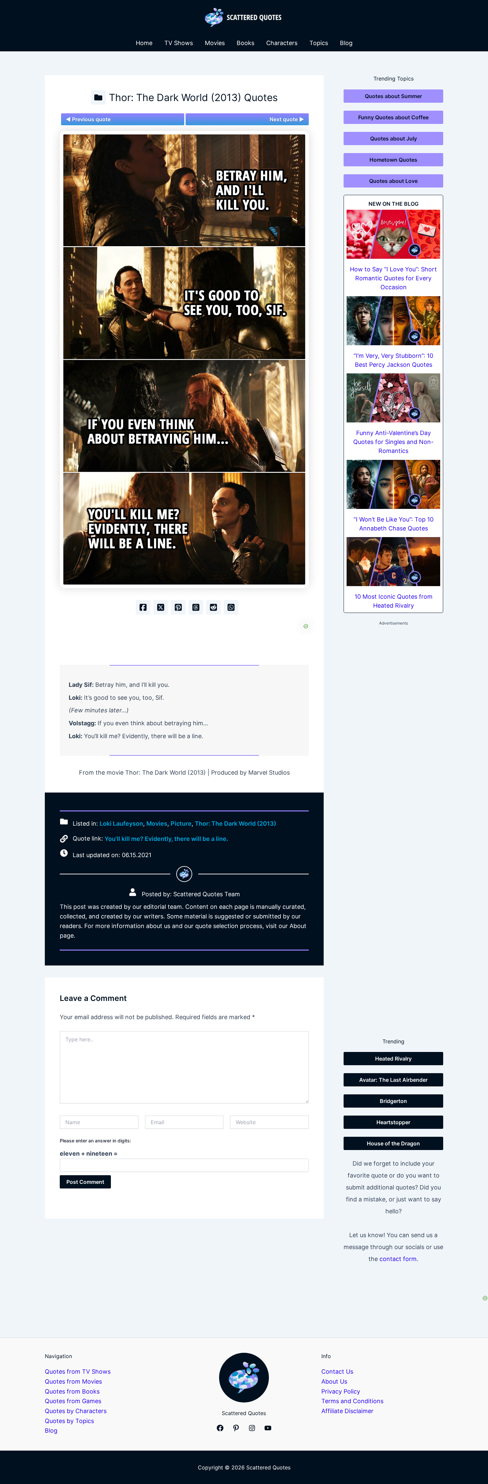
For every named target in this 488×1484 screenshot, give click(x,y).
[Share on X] (160, 607)
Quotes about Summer (393, 96)
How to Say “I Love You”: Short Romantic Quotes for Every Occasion (393, 278)
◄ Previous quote (88, 119)
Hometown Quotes (393, 159)
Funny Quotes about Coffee (393, 117)
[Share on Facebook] (143, 607)
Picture (181, 823)
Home (144, 42)
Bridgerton (393, 1101)
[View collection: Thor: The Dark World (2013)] (98, 97)
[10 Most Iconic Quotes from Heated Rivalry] (393, 561)
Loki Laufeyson (121, 823)
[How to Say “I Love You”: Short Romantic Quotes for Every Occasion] (393, 234)
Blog (346, 42)
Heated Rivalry (393, 1058)
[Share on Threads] (196, 607)
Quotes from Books (72, 1391)
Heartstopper (393, 1122)
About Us (334, 1381)
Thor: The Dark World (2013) (235, 823)
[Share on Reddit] (213, 607)
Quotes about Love (393, 181)
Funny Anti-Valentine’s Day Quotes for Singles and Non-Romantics (393, 441)
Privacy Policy (340, 1391)
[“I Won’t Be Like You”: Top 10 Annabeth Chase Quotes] (393, 484)
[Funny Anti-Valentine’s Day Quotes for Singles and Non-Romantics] (393, 397)
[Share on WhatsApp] (231, 607)
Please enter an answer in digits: (95, 1140)
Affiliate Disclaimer (347, 1410)
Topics (318, 42)
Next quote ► (287, 119)
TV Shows (178, 42)
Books (245, 42)
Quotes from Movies (73, 1381)
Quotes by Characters (76, 1410)
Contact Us (337, 1371)
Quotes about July (393, 138)
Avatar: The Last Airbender (393, 1079)
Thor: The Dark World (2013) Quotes (193, 97)
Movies (215, 42)
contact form (398, 1258)
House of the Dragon (393, 1143)
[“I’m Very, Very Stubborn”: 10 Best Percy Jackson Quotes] (393, 320)
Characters (281, 42)
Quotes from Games (73, 1401)
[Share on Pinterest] (178, 607)
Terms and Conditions (352, 1401)
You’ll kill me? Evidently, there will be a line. (166, 838)
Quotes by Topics (69, 1420)
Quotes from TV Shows (78, 1371)
